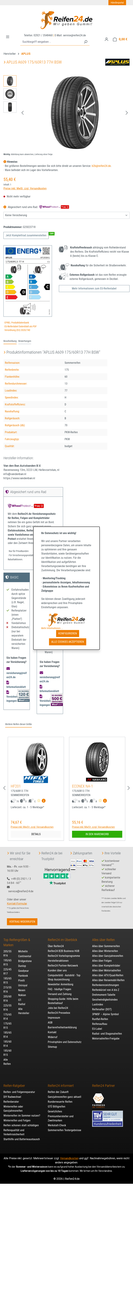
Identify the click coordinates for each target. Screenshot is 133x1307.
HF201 (16, 786)
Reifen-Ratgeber (14, 1086)
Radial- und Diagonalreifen (107, 1033)
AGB (50, 1022)
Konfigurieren (67, 633)
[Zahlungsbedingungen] (82, 865)
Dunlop (22, 966)
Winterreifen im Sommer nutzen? (21, 1115)
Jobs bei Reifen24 (58, 1008)
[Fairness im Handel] (98, 1098)
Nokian (22, 995)
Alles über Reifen (103, 940)
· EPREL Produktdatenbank (16, 322)
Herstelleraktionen (58, 960)
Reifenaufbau (99, 1024)
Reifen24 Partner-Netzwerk (63, 965)
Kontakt (52, 1032)
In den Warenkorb (97, 834)
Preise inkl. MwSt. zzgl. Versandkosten (25, 188)
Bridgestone (25, 961)
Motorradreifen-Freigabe (105, 1038)
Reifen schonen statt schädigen (21, 1125)
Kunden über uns (57, 970)
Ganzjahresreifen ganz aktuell (64, 1096)
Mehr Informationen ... (52, 628)
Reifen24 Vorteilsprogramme (64, 956)
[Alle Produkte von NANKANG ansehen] (97, 779)
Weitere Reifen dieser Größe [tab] (18, 724)
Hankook (23, 975)
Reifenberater (11, 1101)
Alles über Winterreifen (105, 951)
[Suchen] (86, 41)
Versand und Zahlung (60, 994)
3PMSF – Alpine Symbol (105, 1014)
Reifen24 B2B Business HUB (63, 951)
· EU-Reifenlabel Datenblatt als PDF (20, 326)
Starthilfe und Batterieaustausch (21, 1139)
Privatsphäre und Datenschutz (64, 1042)
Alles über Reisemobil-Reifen (108, 980)
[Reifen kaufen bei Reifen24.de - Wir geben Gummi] (66, 20)
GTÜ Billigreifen (56, 1106)
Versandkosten (69, 1158)
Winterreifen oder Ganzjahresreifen (13, 1108)
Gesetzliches (55, 1111)
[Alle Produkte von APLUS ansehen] (117, 62)
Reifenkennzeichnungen (105, 985)
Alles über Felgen (102, 960)
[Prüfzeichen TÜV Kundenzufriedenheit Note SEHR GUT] (107, 1117)
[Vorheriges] (22, 112)
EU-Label (97, 1028)
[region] (66, 112)
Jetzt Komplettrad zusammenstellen (26, 235)
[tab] (10, 341)
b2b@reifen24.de (101, 166)
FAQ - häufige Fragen (59, 989)
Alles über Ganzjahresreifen (107, 956)
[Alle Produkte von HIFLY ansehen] (36, 779)
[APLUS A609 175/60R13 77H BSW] (74, 112)
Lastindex (97, 1004)
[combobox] (51, 41)
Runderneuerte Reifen (60, 1101)
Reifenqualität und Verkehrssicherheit (13, 1132)
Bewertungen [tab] (24, 341)
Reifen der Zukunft (58, 1092)
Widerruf (52, 1037)
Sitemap (52, 1046)
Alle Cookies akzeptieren (67, 641)
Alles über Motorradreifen (106, 970)
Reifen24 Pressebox (59, 1012)
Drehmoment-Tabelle (103, 994)
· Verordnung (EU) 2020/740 (16, 330)
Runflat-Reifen (100, 1019)
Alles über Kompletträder (106, 965)
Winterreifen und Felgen (16, 1120)
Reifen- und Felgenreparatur (19, 1092)
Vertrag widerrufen (22, 921)
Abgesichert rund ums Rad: (23, 207)
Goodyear (23, 970)
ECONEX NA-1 (82, 786)
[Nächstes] (126, 112)
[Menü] (7, 36)
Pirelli (21, 980)
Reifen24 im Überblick (62, 940)
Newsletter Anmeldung (60, 984)
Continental (24, 956)
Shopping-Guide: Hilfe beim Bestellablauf (63, 1001)
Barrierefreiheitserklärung (62, 1027)
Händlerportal (117, 2)
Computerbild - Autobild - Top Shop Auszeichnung (64, 977)
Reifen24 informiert (61, 1086)
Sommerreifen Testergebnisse (64, 1130)
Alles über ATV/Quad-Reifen (107, 975)
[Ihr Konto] (106, 39)
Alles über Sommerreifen (106, 946)
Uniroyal (22, 985)
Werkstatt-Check (57, 1125)
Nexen (21, 990)
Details (36, 834)
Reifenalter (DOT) (102, 1009)
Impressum (54, 1017)
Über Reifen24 (56, 946)
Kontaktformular (17, 903)
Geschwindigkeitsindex (105, 999)
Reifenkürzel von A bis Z (105, 990)
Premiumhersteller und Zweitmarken (60, 1118)
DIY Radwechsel (12, 1096)
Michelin (23, 951)
